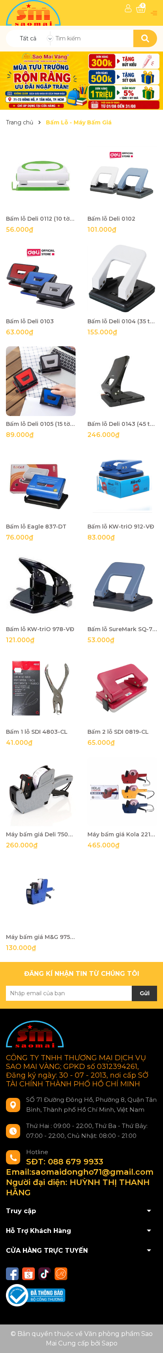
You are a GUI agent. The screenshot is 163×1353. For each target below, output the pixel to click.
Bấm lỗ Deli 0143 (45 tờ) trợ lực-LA (122, 423)
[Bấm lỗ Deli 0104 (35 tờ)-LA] (122, 278)
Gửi (145, 993)
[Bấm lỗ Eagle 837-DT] (41, 484)
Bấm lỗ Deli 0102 (111, 218)
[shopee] (28, 1273)
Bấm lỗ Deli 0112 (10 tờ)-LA (41, 218)
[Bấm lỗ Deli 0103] (41, 278)
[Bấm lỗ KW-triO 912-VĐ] (122, 484)
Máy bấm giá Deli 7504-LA (41, 834)
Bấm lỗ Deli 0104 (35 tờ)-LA (122, 321)
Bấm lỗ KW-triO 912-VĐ (120, 526)
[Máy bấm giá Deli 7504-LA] (41, 791)
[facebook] (12, 1273)
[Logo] (34, 12)
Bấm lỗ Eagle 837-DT (36, 526)
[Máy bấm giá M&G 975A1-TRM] (41, 894)
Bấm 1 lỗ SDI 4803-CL (37, 731)
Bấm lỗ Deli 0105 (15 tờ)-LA (41, 423)
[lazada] (61, 1273)
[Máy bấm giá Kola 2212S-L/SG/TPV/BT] (122, 791)
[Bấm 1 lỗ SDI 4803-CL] (41, 689)
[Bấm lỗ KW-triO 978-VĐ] (41, 586)
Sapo (110, 1343)
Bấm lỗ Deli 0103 (30, 321)
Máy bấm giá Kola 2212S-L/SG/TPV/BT (122, 834)
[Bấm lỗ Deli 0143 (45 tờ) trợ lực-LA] (122, 381)
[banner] (81, 80)
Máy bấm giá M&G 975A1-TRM (41, 937)
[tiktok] (44, 1273)
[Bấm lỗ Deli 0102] (122, 176)
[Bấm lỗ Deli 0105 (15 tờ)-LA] (41, 381)
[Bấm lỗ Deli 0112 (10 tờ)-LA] (41, 176)
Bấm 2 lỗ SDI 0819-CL (118, 731)
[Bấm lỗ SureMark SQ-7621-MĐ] (122, 586)
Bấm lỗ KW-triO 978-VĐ (40, 629)
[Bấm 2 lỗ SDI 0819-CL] (122, 689)
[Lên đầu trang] (149, 1339)
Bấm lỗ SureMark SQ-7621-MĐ (122, 629)
